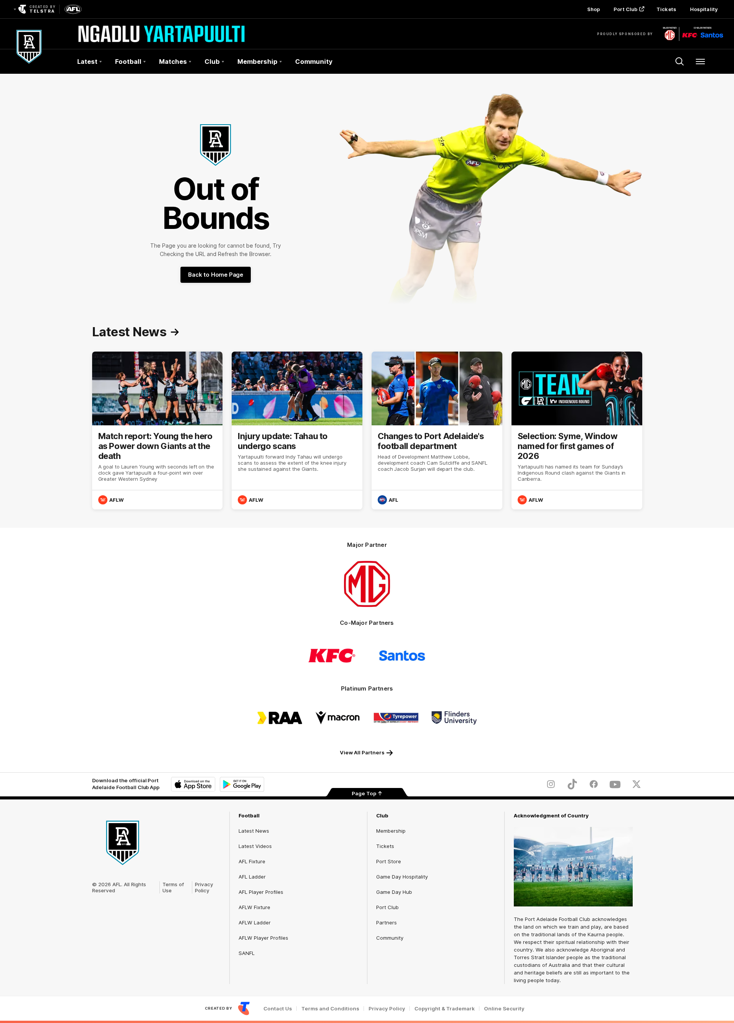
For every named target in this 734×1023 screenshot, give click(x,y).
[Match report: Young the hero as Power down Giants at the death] (157, 430)
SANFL (247, 953)
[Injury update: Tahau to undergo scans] (297, 430)
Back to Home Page (215, 274)
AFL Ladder (252, 877)
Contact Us (277, 1008)
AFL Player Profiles (261, 892)
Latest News (254, 831)
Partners (386, 922)
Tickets (666, 9)
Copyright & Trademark (444, 1008)
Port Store (388, 861)
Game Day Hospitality (402, 877)
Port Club (625, 9)
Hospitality (704, 9)
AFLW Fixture (254, 907)
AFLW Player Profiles (263, 938)
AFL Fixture (252, 861)
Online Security (504, 1008)
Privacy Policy (204, 887)
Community (314, 61)
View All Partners (362, 752)
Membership (391, 831)
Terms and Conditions (330, 1008)
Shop (593, 9)
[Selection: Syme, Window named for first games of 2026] (577, 430)
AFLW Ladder (255, 922)
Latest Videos (255, 846)
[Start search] (680, 61)
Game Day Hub (394, 892)
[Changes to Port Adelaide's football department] (437, 430)
